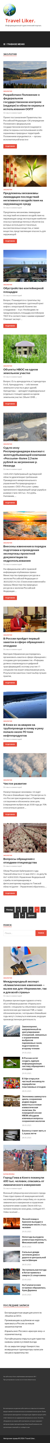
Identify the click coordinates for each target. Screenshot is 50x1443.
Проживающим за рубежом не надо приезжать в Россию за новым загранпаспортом (22, 1323)
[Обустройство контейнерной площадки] (25, 267)
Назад (9, 909)
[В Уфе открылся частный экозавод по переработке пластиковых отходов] (11, 1087)
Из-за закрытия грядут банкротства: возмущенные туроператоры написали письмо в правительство (24, 1349)
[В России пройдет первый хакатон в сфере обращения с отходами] (25, 620)
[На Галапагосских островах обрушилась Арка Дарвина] (11, 1294)
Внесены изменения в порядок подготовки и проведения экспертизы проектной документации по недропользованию (24, 553)
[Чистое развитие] (25, 766)
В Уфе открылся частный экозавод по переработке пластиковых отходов (34, 1082)
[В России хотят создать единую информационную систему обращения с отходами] (11, 1067)
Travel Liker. (20, 20)
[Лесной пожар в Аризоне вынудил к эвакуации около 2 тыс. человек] (11, 1228)
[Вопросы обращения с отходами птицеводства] (25, 839)
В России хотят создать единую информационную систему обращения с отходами (33, 1063)
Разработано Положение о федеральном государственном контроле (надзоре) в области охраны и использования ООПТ (23, 102)
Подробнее (10, 146)
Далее (31, 915)
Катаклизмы (9, 1174)
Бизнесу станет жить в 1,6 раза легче (34, 1132)
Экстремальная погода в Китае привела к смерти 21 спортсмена (34, 1272)
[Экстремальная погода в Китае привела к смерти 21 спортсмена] (11, 1279)
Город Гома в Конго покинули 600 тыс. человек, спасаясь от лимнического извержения (23, 1181)
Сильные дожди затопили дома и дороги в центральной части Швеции (34, 1256)
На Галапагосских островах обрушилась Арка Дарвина (34, 1288)
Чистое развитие (15, 783)
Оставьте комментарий (12, 113)
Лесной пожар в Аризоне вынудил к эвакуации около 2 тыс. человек (34, 1223)
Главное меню (16, 44)
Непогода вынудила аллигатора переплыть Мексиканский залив (34, 1240)
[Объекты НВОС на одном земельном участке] (25, 350)
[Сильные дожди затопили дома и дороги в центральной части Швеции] (11, 1261)
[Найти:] (25, 933)
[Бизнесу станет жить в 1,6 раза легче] (11, 1140)
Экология (7, 91)
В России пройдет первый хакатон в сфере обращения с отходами (24, 642)
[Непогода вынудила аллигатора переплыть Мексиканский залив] (11, 1246)
